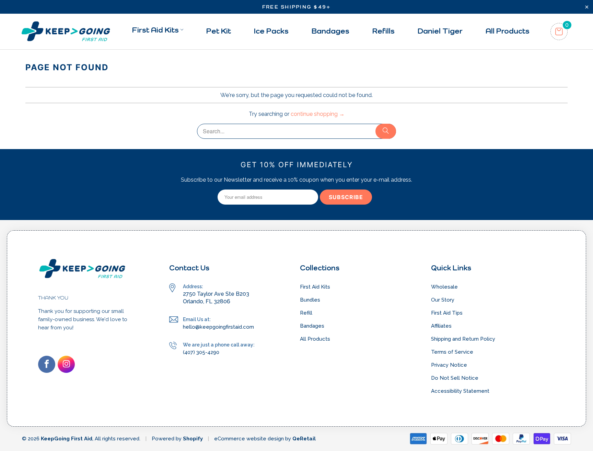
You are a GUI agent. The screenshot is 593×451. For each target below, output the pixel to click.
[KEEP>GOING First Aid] (65, 31)
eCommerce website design (249, 439)
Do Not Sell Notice (454, 378)
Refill (306, 313)
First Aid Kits (315, 287)
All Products (315, 339)
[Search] (385, 131)
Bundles (310, 300)
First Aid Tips (447, 313)
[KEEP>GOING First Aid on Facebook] (46, 364)
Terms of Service (452, 352)
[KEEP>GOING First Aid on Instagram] (66, 364)
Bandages (312, 326)
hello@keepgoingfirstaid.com (218, 327)
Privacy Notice (449, 365)
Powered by (167, 439)
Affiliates (441, 326)
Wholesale (444, 287)
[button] (157, 31)
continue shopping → (318, 114)
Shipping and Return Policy (463, 339)
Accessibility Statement (460, 391)
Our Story (442, 300)
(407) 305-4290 (201, 352)
